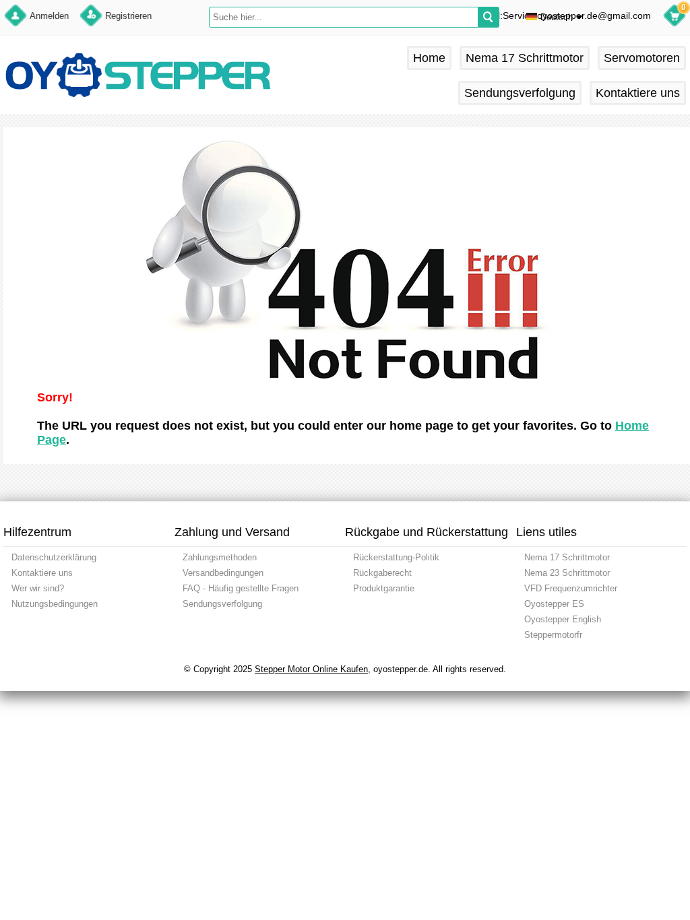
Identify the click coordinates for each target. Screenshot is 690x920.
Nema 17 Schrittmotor (525, 58)
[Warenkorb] (674, 17)
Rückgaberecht (382, 573)
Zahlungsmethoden (220, 557)
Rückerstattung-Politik (396, 557)
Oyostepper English (562, 619)
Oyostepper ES (554, 604)
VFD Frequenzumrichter (570, 588)
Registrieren (128, 16)
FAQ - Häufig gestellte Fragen (241, 588)
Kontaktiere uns (638, 93)
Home (429, 58)
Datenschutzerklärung (53, 557)
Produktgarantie (383, 588)
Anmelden (49, 16)
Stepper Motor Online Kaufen (311, 669)
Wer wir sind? (37, 588)
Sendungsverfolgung (519, 93)
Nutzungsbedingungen (54, 604)
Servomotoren (642, 58)
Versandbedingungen (223, 573)
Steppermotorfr (553, 635)
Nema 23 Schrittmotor (567, 573)
